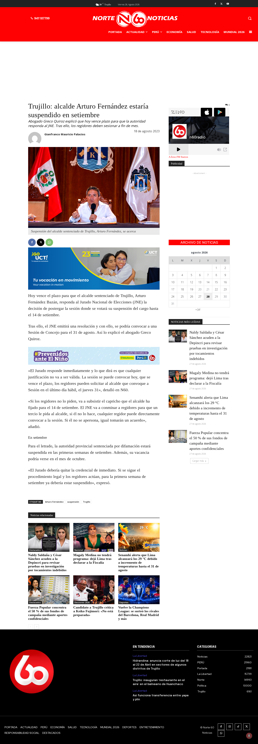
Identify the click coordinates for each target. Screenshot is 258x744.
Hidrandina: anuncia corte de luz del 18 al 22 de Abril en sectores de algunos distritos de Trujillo (160, 664)
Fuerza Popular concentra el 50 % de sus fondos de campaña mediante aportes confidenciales (47, 613)
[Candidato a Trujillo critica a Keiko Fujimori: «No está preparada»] (94, 589)
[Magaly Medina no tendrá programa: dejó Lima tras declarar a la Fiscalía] (94, 537)
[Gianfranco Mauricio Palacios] (34, 138)
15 (216, 282)
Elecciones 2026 (82, 602)
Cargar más (198, 460)
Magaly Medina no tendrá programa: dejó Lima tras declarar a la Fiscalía (92, 558)
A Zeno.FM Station (178, 157)
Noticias (123, 550)
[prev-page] (30, 626)
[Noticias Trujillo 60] (135, 19)
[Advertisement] (129, 69)
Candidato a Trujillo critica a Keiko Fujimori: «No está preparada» (93, 611)
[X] (221, 4)
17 (172, 289)
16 (225, 282)
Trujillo (86, 501)
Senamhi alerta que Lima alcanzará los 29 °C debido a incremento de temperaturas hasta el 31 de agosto (138, 562)
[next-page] (36, 626)
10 (172, 282)
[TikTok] (238, 726)
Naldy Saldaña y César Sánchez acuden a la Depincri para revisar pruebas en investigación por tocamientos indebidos (47, 562)
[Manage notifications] (249, 736)
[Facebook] (215, 4)
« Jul (197, 309)
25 (182, 296)
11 (182, 282)
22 (216, 289)
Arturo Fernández (54, 501)
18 (182, 289)
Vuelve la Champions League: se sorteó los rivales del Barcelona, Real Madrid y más (138, 613)
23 (225, 289)
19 (191, 289)
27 (199, 296)
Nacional (78, 550)
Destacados (35, 550)
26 (191, 296)
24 (172, 296)
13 (199, 282)
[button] (249, 18)
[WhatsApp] (49, 242)
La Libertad (140, 656)
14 (207, 282)
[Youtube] (228, 4)
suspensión (73, 501)
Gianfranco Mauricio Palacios (64, 134)
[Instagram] (229, 726)
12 (191, 282)
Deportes (123, 602)
